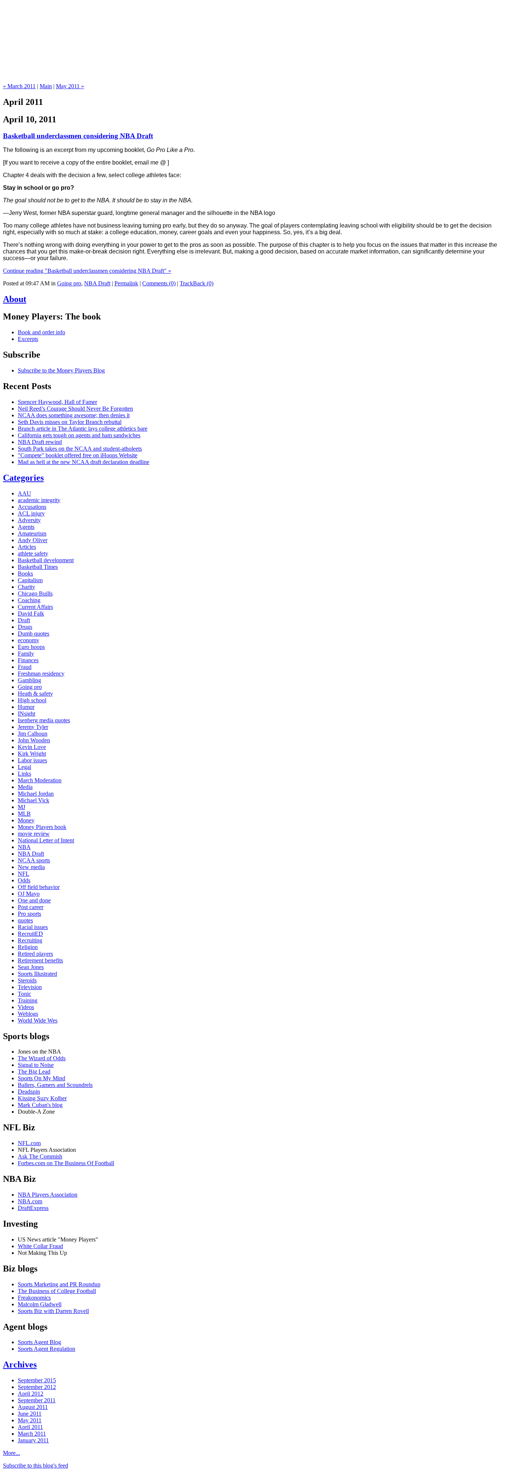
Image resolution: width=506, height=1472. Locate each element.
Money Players (253, 62)
